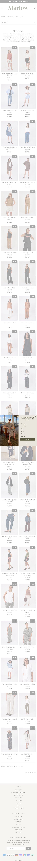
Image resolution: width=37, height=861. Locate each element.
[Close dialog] (35, 416)
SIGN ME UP (28, 439)
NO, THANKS (28, 442)
